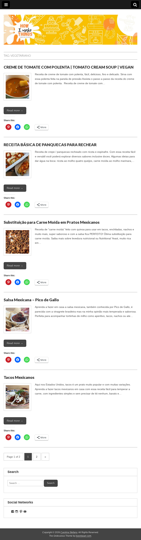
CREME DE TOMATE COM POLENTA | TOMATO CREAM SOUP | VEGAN (68, 67)
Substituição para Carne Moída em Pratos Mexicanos (52, 222)
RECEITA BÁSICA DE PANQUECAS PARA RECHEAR (50, 144)
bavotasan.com (83, 536)
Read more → (15, 110)
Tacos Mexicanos (19, 377)
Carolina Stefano (69, 532)
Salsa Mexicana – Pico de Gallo (31, 299)
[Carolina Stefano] (70, 27)
